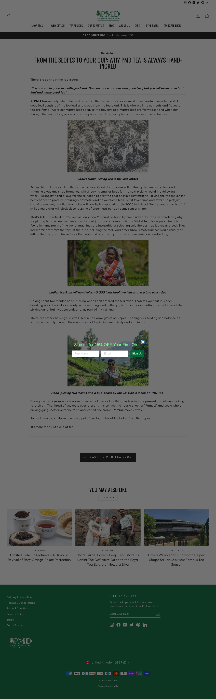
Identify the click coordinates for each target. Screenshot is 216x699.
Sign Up (137, 353)
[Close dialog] (143, 342)
